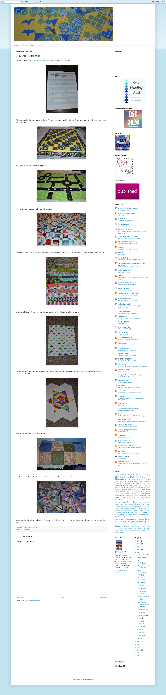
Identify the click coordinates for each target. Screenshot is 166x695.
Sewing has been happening (126, 220)
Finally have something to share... (143, 604)
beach (121, 487)
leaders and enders (144, 502)
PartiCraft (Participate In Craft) (128, 213)
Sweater (130, 528)
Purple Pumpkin (123, 456)
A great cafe (121, 254)
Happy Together (123, 322)
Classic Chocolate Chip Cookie (127, 355)
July (140, 618)
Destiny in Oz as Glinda (125, 382)
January (141, 635)
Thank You (121, 215)
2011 (139, 650)
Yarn (32, 45)
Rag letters (128, 515)
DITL (119, 493)
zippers (122, 532)
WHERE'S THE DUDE (125, 359)
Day (116, 493)
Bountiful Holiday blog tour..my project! (129, 387)
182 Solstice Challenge (143, 475)
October (141, 612)
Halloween (122, 500)
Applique (125, 485)
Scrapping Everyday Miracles (128, 408)
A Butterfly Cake (122, 323)
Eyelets (135, 495)
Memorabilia (129, 504)
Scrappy (140, 519)
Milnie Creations (123, 380)
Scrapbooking (130, 519)
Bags (135, 485)
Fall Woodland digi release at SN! (127, 243)
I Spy (145, 500)
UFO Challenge (25, 529)
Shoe (148, 522)
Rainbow (135, 514)
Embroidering (119, 496)
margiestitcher (123, 391)
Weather (143, 530)
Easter (138, 493)
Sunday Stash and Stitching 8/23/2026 (129, 238)
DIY (123, 494)
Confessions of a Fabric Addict (128, 293)
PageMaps (121, 396)
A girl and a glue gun (125, 229)
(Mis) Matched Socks (124, 272)
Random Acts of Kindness (133, 517)
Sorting (141, 524)
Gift (142, 498)
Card (133, 489)
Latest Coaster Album (124, 437)
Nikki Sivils (121, 451)
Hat (127, 500)
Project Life (137, 510)
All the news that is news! (125, 345)
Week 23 (141, 575)
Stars (132, 526)
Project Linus (146, 510)
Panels (117, 508)
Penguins (140, 508)
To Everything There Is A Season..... (128, 295)
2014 (139, 641)
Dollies (127, 493)
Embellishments (145, 493)
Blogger (91, 679)
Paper (40, 45)
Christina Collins (123, 462)
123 (128, 475)
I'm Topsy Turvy (123, 354)
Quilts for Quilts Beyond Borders (127, 426)
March (141, 629)
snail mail (130, 524)
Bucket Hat (118, 489)
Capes (129, 489)
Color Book (142, 563)
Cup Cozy (147, 491)
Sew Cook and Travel (125, 338)
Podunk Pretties (123, 224)
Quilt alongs (142, 512)
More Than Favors (124, 440)
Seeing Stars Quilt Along (129, 522)
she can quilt (122, 364)
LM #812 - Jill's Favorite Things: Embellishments (132, 267)
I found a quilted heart (136, 500)
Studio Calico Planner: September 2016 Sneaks (132, 421)
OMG (134, 506)
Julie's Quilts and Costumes (127, 236)
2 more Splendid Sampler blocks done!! (144, 598)
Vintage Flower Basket (143, 579)
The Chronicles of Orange (126, 446)
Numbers (128, 506)
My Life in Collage (124, 370)
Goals (117, 500)
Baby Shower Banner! (124, 442)
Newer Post (20, 597)
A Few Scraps (122, 343)
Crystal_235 (122, 552)
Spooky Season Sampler (125, 290)
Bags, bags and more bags (143, 566)
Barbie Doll (141, 485)
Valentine (131, 530)
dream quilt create (124, 288)
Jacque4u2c (122, 435)
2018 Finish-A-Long (138, 477)
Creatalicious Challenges (126, 283)
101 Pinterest (120, 475)
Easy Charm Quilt (123, 334)
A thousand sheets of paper (127, 242)
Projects (117, 512)
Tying (116, 530)
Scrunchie (118, 522)
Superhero (118, 528)
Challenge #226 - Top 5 (124, 376)
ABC (141, 479)
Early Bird (141, 582)
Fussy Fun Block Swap (127, 498)
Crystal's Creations (46, 12)
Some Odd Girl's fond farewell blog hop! (129, 447)
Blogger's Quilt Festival (136, 487)
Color (135, 491)
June (140, 621)
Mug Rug (123, 506)
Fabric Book (146, 496)
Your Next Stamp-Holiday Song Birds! (129, 318)
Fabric (24, 45)
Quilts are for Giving (124, 424)
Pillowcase (124, 510)
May (140, 624)
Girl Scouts (147, 498)
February (142, 632)
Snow (135, 524)
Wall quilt (137, 530)
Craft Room (141, 491)
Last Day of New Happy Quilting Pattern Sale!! (131, 259)
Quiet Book (129, 512)
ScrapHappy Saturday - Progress (128, 249)
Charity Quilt (146, 489)
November (142, 609)
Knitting (135, 502)
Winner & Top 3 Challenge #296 (127, 284)
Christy (120, 276)
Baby (131, 485)
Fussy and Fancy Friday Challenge (130, 375)
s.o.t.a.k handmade (124, 348)
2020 (139, 541)
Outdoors (147, 506)
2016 (139, 552)
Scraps (147, 519)
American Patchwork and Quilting (43, 60)
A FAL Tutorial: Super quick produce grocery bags (132, 366)
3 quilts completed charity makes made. (129, 392)
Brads (148, 487)
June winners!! (122, 458)
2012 (139, 647)
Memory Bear (139, 504)
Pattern (134, 508)
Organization (140, 506)
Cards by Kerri (123, 316)
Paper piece (123, 508)
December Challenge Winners (126, 410)
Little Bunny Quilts (124, 327)
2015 (139, 639)
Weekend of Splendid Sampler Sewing (142, 590)
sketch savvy (122, 403)
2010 (139, 653)
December (142, 555)
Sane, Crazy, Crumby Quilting (128, 208)
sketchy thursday (120, 524)
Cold (132, 491)
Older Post (103, 597)
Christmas (118, 491)
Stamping (126, 526)
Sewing (143, 521)
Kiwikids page (122, 219)
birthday (125, 487)
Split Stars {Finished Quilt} (125, 329)
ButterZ (120, 252)
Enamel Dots (129, 495)
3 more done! (142, 585)
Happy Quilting (123, 258)
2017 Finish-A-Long (122, 477)
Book (145, 487)
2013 (139, 644)
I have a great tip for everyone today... (129, 453)
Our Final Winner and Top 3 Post (127, 313)
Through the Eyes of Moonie (127, 430)
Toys (148, 528)
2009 (139, 656)
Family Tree (142, 557)
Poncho (129, 510)
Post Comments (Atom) (32, 601)
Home (16, 45)
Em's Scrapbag (123, 332)
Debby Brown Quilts (124, 270)
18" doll (132, 475)
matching (123, 504)
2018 (139, 547)
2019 (139, 544)
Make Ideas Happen (124, 419)
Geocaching (137, 498)
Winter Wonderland (124, 311)
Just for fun (127, 502)
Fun (119, 498)
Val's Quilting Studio (124, 299)
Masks (117, 504)
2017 (139, 550)
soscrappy (121, 247)
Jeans (121, 502)
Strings (137, 526)
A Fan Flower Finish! (124, 210)
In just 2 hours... (122, 371)
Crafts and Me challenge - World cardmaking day (132, 416)
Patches (129, 508)
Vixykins (121, 414)
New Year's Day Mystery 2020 (127, 361)
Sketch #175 (121, 405)
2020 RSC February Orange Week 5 (128, 339)
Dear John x (121, 431)
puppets (122, 512)
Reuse (144, 517)
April (140, 627)
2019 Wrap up (133, 479)
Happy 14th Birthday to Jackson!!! (128, 300)
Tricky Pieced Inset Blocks (126, 226)
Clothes (128, 491)
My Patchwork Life (124, 304)
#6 (139, 560)
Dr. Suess (133, 493)
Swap (125, 528)
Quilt (135, 512)
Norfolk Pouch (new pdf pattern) (127, 350)
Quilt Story (121, 385)
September (142, 615)
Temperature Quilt (139, 528)
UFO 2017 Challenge (142, 571)
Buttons (124, 489)
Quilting (121, 515)
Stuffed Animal (145, 526)
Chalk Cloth (138, 489)
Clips (123, 491)
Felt (116, 498)
